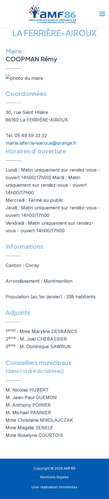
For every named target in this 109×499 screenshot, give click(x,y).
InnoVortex (68, 487)
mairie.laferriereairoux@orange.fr (41, 143)
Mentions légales (54, 477)
